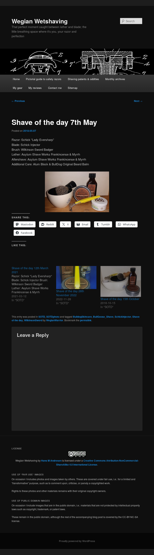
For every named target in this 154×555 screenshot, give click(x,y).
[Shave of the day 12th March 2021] (34, 284)
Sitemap (72, 88)
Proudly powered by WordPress (77, 541)
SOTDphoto (52, 316)
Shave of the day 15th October (119, 299)
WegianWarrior (54, 320)
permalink (85, 320)
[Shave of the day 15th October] (120, 281)
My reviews (35, 88)
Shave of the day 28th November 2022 (70, 293)
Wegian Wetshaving (40, 21)
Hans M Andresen (51, 460)
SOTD (41, 316)
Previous (18, 101)
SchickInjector (123, 316)
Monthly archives (115, 79)
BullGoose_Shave (103, 316)
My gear (17, 88)
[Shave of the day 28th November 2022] (76, 277)
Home (16, 79)
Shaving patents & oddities (83, 79)
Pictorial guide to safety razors (43, 79)
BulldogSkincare (82, 316)
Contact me (55, 88)
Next (138, 101)
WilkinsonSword (33, 320)
